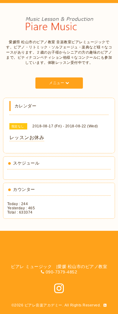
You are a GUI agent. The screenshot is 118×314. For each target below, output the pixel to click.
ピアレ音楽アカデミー (43, 305)
